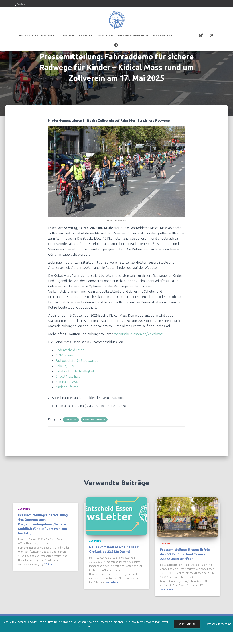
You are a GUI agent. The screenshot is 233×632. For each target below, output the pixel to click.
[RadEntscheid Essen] (116, 20)
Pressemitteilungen (94, 420)
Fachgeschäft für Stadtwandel (78, 360)
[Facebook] (178, 36)
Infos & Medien (162, 35)
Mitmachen (104, 35)
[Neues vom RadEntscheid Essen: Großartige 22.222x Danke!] (116, 515)
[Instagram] (186, 36)
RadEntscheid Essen (70, 350)
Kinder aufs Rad (67, 387)
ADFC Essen (64, 355)
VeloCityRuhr (65, 366)
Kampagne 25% (67, 381)
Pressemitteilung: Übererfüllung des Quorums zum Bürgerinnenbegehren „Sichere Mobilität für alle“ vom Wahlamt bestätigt (43, 524)
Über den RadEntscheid (132, 35)
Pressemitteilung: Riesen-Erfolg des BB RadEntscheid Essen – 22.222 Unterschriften (185, 554)
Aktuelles (66, 35)
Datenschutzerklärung (218, 624)
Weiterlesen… (52, 564)
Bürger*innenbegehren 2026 (36, 35)
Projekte (84, 35)
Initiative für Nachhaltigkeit (75, 371)
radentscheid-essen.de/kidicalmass (138, 334)
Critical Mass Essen (69, 376)
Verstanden (187, 624)
